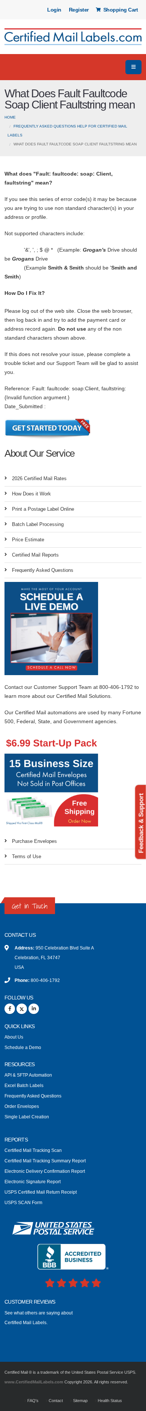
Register (79, 10)
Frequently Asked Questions (42, 570)
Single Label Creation (26, 1116)
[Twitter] (21, 1009)
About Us (13, 1036)
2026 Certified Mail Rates (39, 478)
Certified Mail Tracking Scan (33, 1150)
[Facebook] (9, 1009)
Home (10, 117)
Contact (55, 1400)
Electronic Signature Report (32, 1181)
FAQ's (32, 1400)
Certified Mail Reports (35, 555)
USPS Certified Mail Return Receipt (40, 1192)
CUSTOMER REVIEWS (29, 1302)
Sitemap (80, 1400)
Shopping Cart (120, 10)
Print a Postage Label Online (43, 509)
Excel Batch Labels (23, 1085)
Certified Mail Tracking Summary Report (45, 1160)
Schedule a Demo (22, 1047)
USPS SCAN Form (23, 1202)
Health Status (109, 1400)
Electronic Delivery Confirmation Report (44, 1171)
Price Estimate (28, 539)
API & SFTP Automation (28, 1075)
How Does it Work (31, 494)
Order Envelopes (21, 1106)
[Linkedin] (33, 1009)
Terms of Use (26, 856)
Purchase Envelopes (34, 841)
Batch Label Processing (38, 524)
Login (54, 10)
